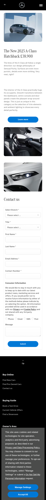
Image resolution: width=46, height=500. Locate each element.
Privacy (16, 309)
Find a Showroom (10, 414)
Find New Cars (9, 380)
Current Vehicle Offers (12, 410)
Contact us (7, 388)
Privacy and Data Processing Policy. (22, 447)
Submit (23, 344)
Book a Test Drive (10, 406)
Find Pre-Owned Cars (12, 384)
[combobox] (23, 215)
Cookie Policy (30, 309)
